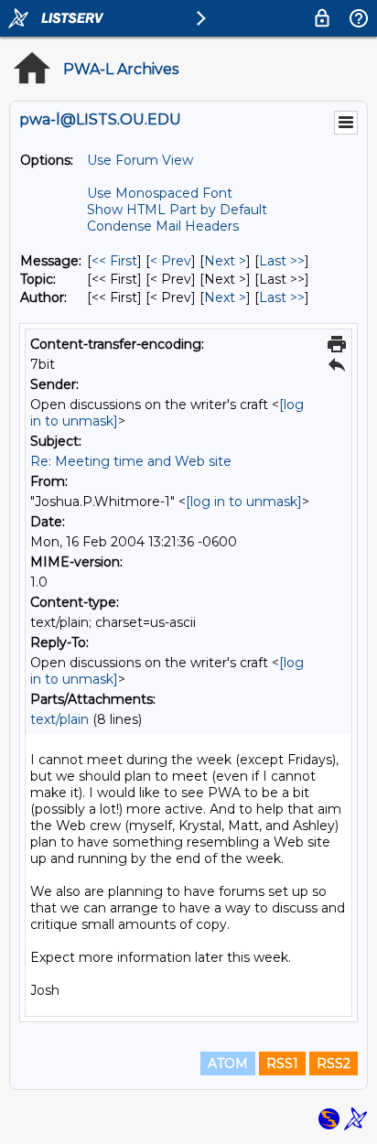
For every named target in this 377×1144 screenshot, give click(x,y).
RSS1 (282, 1063)
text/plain (59, 719)
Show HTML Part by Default (177, 209)
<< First (114, 261)
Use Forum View (140, 160)
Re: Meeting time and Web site (131, 461)
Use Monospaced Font (159, 193)
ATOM (228, 1063)
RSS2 (333, 1063)
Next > (225, 261)
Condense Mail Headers (163, 226)
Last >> (282, 261)
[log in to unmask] (244, 501)
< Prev (170, 261)
